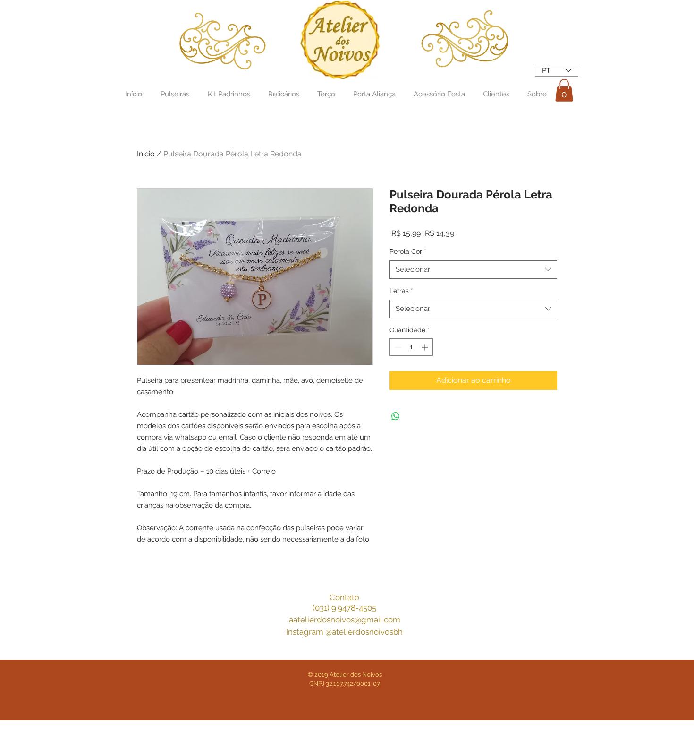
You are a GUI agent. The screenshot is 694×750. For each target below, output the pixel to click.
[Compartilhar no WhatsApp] (395, 416)
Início (146, 153)
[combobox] (473, 269)
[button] (564, 90)
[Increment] (426, 347)
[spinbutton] (411, 347)
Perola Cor (407, 251)
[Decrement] (397, 347)
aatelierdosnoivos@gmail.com (344, 619)
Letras (401, 290)
